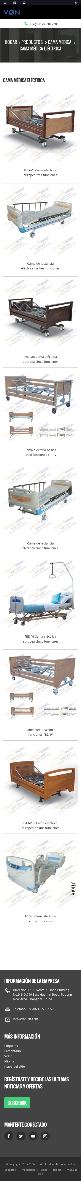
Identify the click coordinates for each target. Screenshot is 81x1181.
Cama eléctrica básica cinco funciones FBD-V (40, 452)
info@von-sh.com (25, 1019)
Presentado (12, 1051)
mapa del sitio (14, 1066)
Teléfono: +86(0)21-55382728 (33, 1009)
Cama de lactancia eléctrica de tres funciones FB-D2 (40, 266)
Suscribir (17, 1103)
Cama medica (59, 42)
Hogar (11, 42)
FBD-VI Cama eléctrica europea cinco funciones (40, 638)
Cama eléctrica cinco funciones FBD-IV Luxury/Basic (40, 732)
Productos (32, 42)
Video (8, 1056)
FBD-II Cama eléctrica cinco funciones (40, 918)
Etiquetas (11, 1046)
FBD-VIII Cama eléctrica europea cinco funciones (40, 359)
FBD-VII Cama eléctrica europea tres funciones (40, 172)
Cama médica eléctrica (40, 48)
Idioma (9, 1061)
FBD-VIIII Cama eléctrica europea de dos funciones (40, 825)
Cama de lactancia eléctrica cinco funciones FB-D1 (40, 546)
